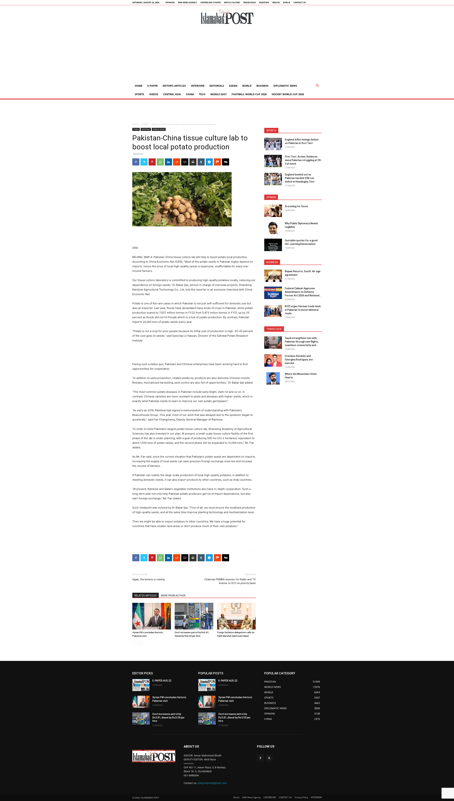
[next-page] (140, 643)
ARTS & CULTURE (232, 2)
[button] (317, 86)
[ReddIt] (176, 161)
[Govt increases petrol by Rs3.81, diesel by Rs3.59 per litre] (194, 616)
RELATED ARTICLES (145, 595)
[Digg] (225, 161)
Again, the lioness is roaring (148, 579)
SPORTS (139, 94)
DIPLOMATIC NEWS (285, 85)
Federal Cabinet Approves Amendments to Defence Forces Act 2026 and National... (303, 292)
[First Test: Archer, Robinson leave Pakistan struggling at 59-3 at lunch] (273, 161)
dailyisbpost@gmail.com (212, 783)
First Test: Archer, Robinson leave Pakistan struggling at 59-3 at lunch (303, 160)
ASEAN (233, 85)
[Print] (192, 161)
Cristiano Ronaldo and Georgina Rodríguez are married (299, 360)
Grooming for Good (296, 206)
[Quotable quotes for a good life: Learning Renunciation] (273, 245)
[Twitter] (144, 161)
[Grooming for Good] (273, 211)
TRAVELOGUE (249, 2)
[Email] (184, 161)
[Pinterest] (152, 161)
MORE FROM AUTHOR (173, 595)
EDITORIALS (216, 85)
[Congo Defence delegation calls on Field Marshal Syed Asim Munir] (236, 616)
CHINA (190, 94)
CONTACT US (300, 2)
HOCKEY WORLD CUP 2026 (288, 94)
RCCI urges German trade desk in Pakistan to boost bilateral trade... (303, 310)
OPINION (170, 2)
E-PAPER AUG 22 (161, 680)
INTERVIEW (197, 85)
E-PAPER (152, 85)
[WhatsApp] (160, 161)
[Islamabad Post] (227, 16)
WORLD (246, 85)
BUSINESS (262, 85)
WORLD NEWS (159, 129)
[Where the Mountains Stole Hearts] (273, 378)
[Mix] (217, 161)
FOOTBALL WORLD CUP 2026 (249, 94)
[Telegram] (209, 161)
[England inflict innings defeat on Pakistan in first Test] (273, 144)
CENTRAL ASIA (172, 94)
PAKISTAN (264, 2)
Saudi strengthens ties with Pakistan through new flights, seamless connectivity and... (302, 342)
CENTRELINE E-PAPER (210, 2)
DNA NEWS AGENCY (187, 2)
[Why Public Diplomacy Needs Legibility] (273, 228)
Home (138, 85)
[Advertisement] (227, 55)
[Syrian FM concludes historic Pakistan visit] (151, 616)
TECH (202, 94)
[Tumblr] (201, 161)
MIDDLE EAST (218, 94)
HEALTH (276, 2)
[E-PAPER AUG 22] (141, 685)
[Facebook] (135, 161)
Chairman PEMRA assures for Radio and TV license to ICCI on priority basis (230, 581)
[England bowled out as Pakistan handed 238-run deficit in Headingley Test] (273, 179)
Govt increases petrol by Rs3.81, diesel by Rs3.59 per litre (168, 717)
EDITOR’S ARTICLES (174, 85)
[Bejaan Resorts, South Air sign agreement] (273, 276)
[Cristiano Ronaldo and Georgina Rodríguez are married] (273, 360)
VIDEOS (153, 94)
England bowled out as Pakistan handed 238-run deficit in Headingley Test (299, 178)
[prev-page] (134, 643)
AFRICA (286, 2)
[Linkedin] (168, 161)
